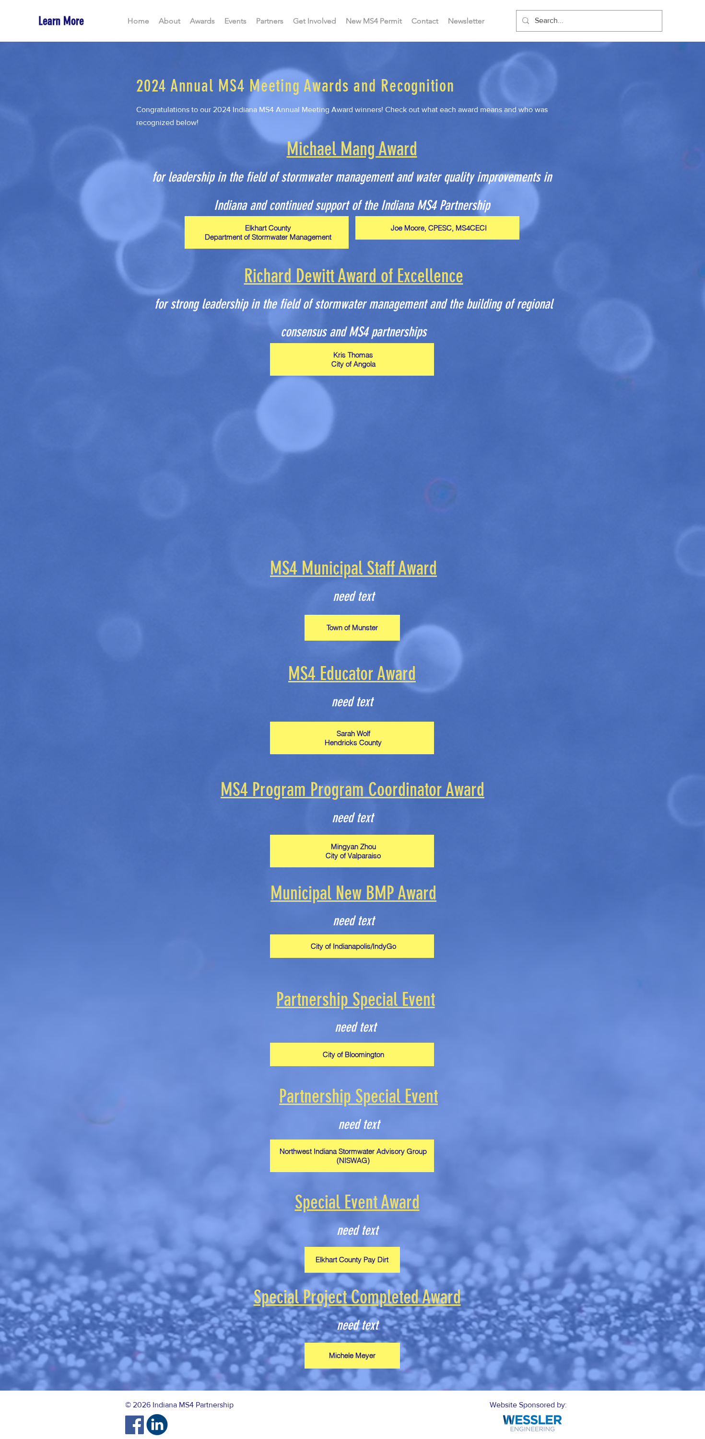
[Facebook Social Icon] (134, 1425)
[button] (202, 21)
